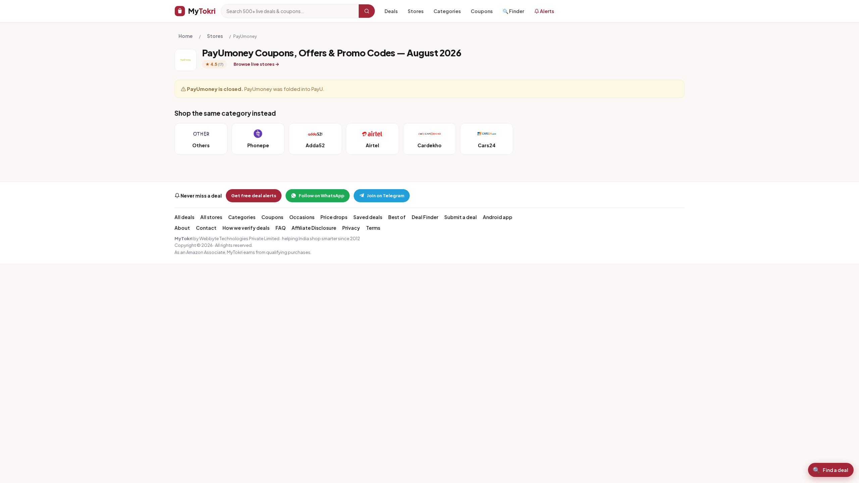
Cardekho (429, 145)
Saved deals (367, 217)
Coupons (482, 11)
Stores (415, 11)
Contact (206, 228)
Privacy (351, 228)
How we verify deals (245, 228)
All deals (184, 217)
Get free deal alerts (253, 195)
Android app (497, 217)
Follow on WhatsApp (321, 195)
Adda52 (315, 145)
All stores (211, 217)
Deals (391, 11)
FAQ (280, 228)
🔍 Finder (513, 11)
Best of (397, 217)
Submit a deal (460, 217)
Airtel (372, 145)
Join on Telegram (385, 195)
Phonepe (258, 145)
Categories (447, 11)
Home (186, 36)
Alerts (546, 11)
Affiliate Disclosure (314, 228)
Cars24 (487, 145)
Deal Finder (425, 217)
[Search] (367, 11)
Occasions (301, 217)
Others (201, 145)
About (182, 228)
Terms (373, 228)
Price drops (333, 217)
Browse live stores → (256, 64)
